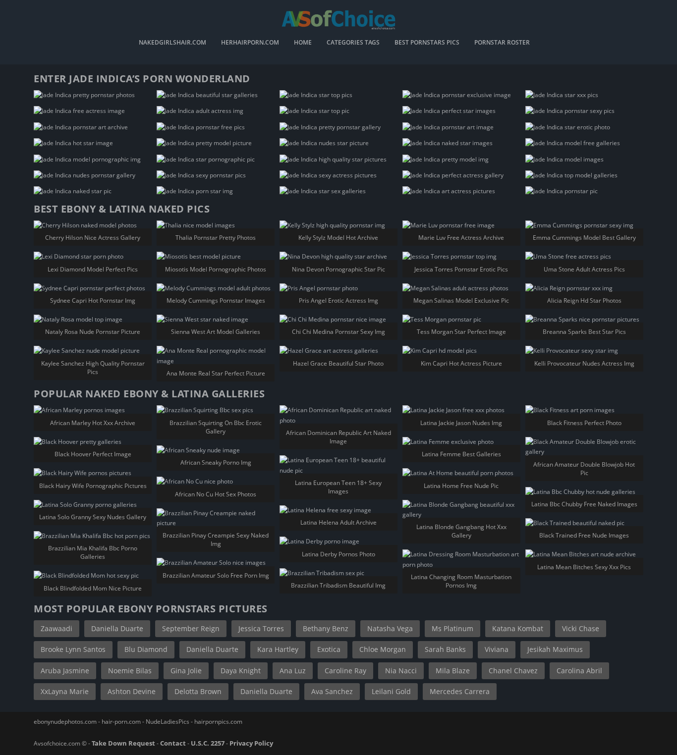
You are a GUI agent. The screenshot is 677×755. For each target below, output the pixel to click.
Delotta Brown (198, 691)
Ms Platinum (452, 628)
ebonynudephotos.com (65, 721)
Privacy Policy (251, 743)
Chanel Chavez (513, 670)
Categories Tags (353, 43)
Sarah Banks (445, 649)
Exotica (328, 649)
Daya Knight (241, 670)
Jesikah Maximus (555, 649)
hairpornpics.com (218, 721)
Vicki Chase (580, 628)
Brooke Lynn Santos (73, 649)
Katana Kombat (517, 628)
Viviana (496, 649)
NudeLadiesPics (167, 721)
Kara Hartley (277, 649)
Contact (173, 743)
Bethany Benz (325, 628)
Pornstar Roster (502, 43)
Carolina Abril (579, 670)
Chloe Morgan (382, 649)
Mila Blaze (453, 670)
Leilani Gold (391, 691)
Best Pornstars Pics (427, 43)
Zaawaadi (56, 628)
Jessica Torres (261, 628)
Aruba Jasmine (65, 670)
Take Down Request (123, 743)
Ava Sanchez (332, 691)
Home (303, 43)
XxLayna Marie (65, 691)
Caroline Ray (345, 670)
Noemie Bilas (130, 670)
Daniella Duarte (117, 628)
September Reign (191, 628)
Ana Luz (293, 670)
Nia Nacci (401, 670)
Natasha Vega (390, 628)
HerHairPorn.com (250, 43)
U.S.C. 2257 (208, 743)
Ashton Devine (132, 691)
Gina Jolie (186, 670)
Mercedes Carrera (460, 691)
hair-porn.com (121, 721)
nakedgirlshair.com (172, 43)
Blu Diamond (146, 649)
